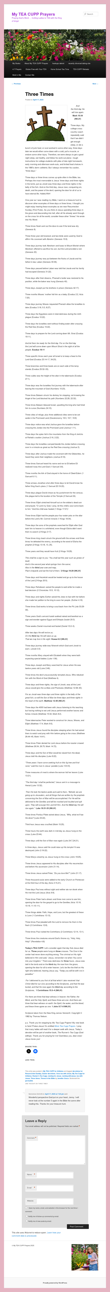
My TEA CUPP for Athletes (53, 1071)
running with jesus (69, 1076)
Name (31, 1174)
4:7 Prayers (16, 69)
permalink (29, 1080)
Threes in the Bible (48, 1078)
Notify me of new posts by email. (40, 1221)
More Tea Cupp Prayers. (65, 1026)
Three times (35, 1078)
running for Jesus (54, 1076)
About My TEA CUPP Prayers (36, 63)
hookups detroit (58, 63)
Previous (16, 83)
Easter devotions (48, 1073)
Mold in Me (16, 75)
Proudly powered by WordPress (55, 1283)
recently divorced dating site (79, 63)
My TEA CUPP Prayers (33, 14)
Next (95, 83)
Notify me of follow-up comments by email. (43, 1216)
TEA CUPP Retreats (81, 69)
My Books (16, 63)
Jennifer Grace (63, 1078)
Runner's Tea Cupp (39, 1076)
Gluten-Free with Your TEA (36, 69)
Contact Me (29, 75)
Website (30, 1200)
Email (31, 1188)
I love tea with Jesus (64, 1073)
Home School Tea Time (60, 69)
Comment (31, 1138)
